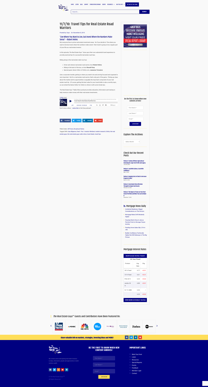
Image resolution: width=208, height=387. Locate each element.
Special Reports (137, 362)
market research (100, 131)
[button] (65, 120)
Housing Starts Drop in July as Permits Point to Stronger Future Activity (135, 222)
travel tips (98, 134)
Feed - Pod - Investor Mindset (86, 131)
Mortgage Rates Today (135, 256)
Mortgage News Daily (136, 206)
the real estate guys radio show (77, 134)
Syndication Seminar (95, 4)
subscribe (75, 108)
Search (144, 11)
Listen (77, 4)
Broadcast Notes (79, 129)
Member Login (136, 371)
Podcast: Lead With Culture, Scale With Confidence (133, 170)
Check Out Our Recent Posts (134, 154)
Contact (134, 373)
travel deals (90, 134)
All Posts (70, 129)
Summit (86, 4)
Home (72, 4)
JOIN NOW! (135, 124)
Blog (81, 4)
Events (104, 4)
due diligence (72, 131)
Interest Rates (139, 300)
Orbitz (108, 131)
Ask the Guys (119, 4)
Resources (110, 4)
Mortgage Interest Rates (135, 249)
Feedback (135, 368)
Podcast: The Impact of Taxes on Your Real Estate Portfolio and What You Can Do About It (135, 194)
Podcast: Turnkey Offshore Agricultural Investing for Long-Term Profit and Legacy (135, 162)
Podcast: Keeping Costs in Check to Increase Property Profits (135, 177)
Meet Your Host (137, 354)
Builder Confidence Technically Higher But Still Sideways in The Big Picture (136, 235)
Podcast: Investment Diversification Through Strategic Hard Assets (133, 185)
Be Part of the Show (132, 4)
